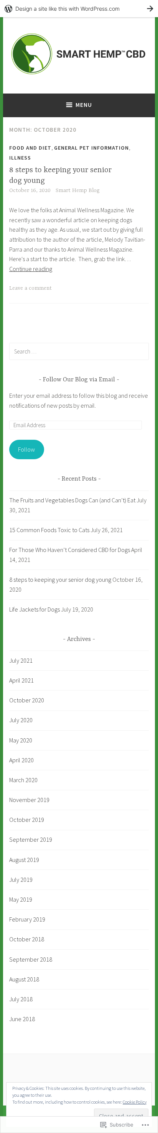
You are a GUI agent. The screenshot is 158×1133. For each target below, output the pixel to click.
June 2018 (22, 1019)
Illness (20, 157)
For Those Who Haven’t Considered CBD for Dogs (69, 550)
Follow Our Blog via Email (79, 379)
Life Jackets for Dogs (34, 609)
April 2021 (21, 680)
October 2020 (26, 700)
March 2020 (23, 780)
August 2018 (24, 979)
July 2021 (21, 660)
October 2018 (26, 939)
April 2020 (21, 760)
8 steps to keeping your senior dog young (60, 579)
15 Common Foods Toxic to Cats (49, 530)
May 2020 (20, 740)
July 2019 (21, 879)
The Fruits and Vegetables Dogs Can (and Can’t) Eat (72, 500)
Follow (26, 449)
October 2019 (26, 819)
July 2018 (21, 999)
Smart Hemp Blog (77, 190)
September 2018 (30, 959)
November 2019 (29, 800)
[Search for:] (79, 351)
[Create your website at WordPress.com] (79, 8)
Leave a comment (30, 288)
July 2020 (21, 720)
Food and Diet (30, 147)
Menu (84, 104)
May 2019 (20, 899)
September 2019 (30, 839)
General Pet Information (91, 147)
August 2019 (24, 859)
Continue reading (30, 269)
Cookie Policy (134, 1102)
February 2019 (27, 919)
